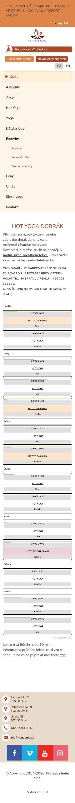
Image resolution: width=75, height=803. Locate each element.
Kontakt (12, 207)
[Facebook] (14, 753)
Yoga (10, 118)
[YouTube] (45, 753)
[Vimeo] (30, 753)
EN (68, 66)
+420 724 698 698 (23, 728)
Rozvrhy (12, 138)
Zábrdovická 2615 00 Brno (20, 699)
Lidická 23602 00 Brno (19, 718)
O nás (10, 186)
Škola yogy (14, 196)
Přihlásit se (39, 49)
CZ (59, 66)
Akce (10, 97)
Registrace (22, 49)
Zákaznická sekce (19, 59)
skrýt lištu (63, 23)
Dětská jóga (15, 128)
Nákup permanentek (52, 59)
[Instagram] (60, 753)
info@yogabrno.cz (22, 737)
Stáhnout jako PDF (63, 637)
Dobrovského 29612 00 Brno (21, 709)
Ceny (10, 176)
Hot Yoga (13, 107)
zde (63, 655)
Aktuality (13, 87)
